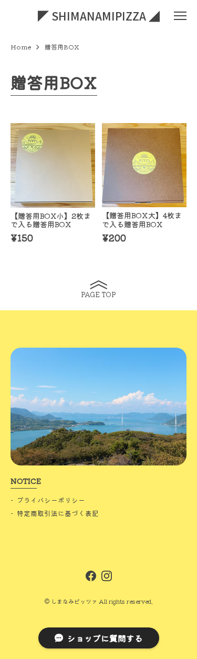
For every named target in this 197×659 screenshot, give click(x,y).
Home (21, 46)
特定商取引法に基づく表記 (58, 513)
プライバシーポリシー (51, 500)
